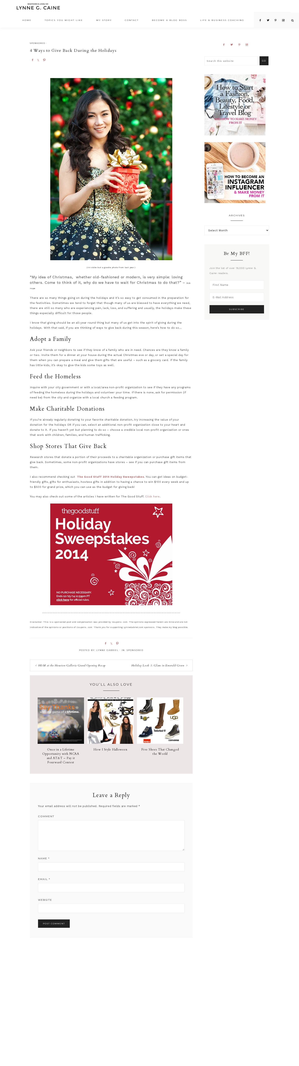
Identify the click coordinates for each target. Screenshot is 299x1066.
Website (45, 899)
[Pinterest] (241, 44)
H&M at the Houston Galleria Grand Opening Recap (72, 665)
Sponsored (37, 43)
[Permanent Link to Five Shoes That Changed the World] (160, 742)
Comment (46, 816)
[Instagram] (248, 44)
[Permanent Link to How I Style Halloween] (110, 742)
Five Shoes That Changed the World (160, 751)
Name (44, 858)
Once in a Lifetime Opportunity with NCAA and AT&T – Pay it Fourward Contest (60, 755)
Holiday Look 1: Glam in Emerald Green (157, 665)
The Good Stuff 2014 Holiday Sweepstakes (110, 476)
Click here (152, 496)
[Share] (32, 60)
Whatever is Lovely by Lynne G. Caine (38, 7)
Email (44, 879)
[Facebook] (225, 44)
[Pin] (44, 60)
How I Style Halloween (111, 749)
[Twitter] (233, 44)
